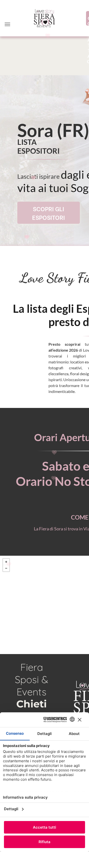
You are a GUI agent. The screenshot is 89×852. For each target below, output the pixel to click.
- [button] (6, 568)
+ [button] (6, 562)
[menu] (7, 24)
